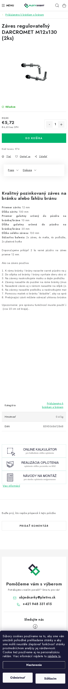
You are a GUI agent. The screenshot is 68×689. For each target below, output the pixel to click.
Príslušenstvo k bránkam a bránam (52, 405)
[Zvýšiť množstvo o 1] (61, 124)
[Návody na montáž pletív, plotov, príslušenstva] (34, 477)
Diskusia (27, 170)
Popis (11, 170)
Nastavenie (34, 665)
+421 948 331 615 (37, 604)
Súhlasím (50, 678)
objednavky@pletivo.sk (37, 597)
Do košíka (34, 138)
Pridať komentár (34, 526)
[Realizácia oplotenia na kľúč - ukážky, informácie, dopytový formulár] (34, 464)
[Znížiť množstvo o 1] (49, 124)
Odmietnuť (17, 678)
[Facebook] (35, 626)
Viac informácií (11, 486)
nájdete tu (54, 656)
